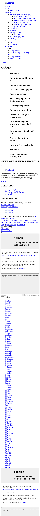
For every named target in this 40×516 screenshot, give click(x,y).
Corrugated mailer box (18, 26)
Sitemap (11, 218)
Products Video (15, 59)
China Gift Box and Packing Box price (14, 220)
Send (2, 166)
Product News (15, 10)
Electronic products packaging (20, 14)
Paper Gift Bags (10, 225)
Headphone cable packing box (25, 18)
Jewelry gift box (15, 32)
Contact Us (9, 47)
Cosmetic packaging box (23, 24)
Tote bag (13, 38)
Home (7, 6)
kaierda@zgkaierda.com (9, 207)
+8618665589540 (7, 205)
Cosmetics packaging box (19, 22)
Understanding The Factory (19, 53)
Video (7, 55)
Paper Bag (16, 222)
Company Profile (16, 51)
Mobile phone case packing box (25, 20)
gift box (23, 222)
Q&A (12, 43)
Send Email (5, 229)
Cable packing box (20, 16)
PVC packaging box (17, 36)
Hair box (13, 30)
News (7, 8)
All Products (21, 225)
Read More (5, 181)
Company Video (15, 57)
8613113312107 (6, 231)
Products (8, 12)
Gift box (17, 34)
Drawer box (14, 28)
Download (13, 45)
